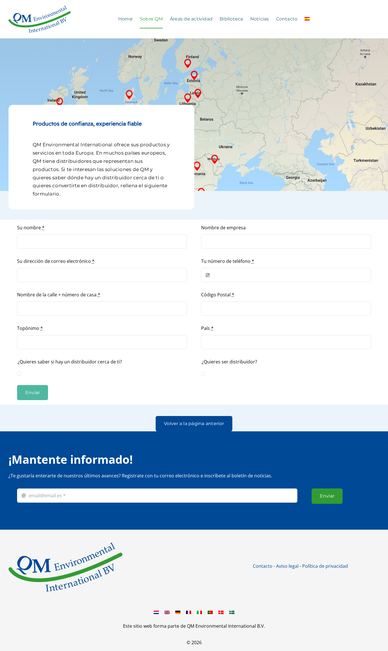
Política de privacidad (325, 566)
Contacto (262, 566)
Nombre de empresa (223, 227)
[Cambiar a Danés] (221, 612)
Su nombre (31, 227)
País (207, 328)
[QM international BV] (65, 545)
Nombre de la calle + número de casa (58, 295)
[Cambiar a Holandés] (156, 612)
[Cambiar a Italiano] (199, 612)
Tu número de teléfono (227, 261)
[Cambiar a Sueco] (231, 612)
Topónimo (30, 328)
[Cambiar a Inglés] (167, 612)
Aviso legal (287, 566)
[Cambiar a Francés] (188, 612)
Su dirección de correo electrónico (56, 261)
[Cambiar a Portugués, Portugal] (210, 612)
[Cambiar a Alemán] (177, 612)
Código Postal (217, 295)
